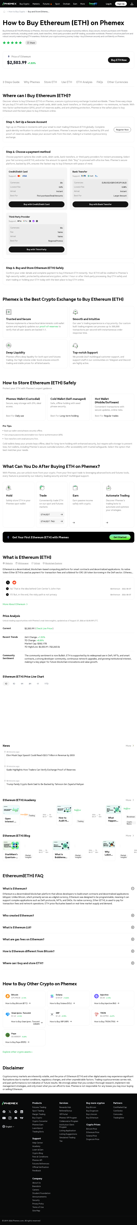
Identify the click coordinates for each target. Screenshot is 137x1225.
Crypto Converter (39, 1121)
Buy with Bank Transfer (100, 204)
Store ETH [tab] (50, 82)
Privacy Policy (38, 1203)
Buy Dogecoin (92, 1110)
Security (36, 1200)
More (82, 4)
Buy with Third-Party (36, 249)
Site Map (36, 1210)
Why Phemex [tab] (32, 82)
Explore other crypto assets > (18, 1051)
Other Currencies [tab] (117, 82)
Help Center (37, 1142)
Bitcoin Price (91, 1129)
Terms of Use (38, 1207)
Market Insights (28, 856)
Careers (35, 1189)
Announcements (39, 1196)
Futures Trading (39, 1107)
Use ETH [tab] (66, 82)
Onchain (66, 4)
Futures (46, 4)
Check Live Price (44, 628)
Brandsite (36, 1186)
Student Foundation (41, 1193)
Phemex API (37, 1160)
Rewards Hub (65, 1107)
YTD (46, 683)
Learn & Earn (37, 1149)
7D (14, 683)
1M (22, 683)
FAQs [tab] (100, 82)
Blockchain (131, 817)
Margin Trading (38, 1114)
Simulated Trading (67, 1137)
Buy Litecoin (91, 1114)
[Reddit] (14, 582)
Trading (32, 816)
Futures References (40, 1163)
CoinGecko (118, 1110)
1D (6, 683)
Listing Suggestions (68, 1134)
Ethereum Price (92, 1132)
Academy (36, 1146)
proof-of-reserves (49, 326)
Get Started (120, 537)
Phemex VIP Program (68, 1117)
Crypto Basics (129, 822)
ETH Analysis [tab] (84, 82)
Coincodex (118, 1114)
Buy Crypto (24, 4)
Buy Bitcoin (91, 1107)
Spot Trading (38, 1110)
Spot (57, 4)
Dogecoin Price (92, 1139)
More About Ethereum (14, 604)
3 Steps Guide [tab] (11, 82)
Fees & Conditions (40, 1156)
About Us (36, 1182)
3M (30, 683)
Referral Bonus (65, 1110)
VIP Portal (63, 1114)
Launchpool (37, 1128)
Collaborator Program (68, 1121)
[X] (8, 582)
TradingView (118, 1117)
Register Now (122, 129)
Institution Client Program (66, 1125)
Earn (75, 4)
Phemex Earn (37, 1124)
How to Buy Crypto (17, 11)
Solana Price (91, 1135)
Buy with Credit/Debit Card (37, 204)
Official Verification (40, 1167)
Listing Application (67, 1130)
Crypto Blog (37, 1153)
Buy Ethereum (92, 1117)
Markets (36, 4)
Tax (60, 1141)
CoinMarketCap (120, 1107)
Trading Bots (38, 1131)
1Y (38, 683)
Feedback (36, 1170)
